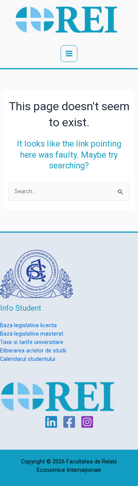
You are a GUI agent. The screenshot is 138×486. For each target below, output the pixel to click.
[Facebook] (69, 422)
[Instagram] (87, 422)
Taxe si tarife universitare (31, 342)
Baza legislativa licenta (28, 325)
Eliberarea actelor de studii (33, 350)
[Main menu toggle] (69, 53)
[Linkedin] (51, 422)
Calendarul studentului (27, 359)
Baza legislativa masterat (31, 333)
